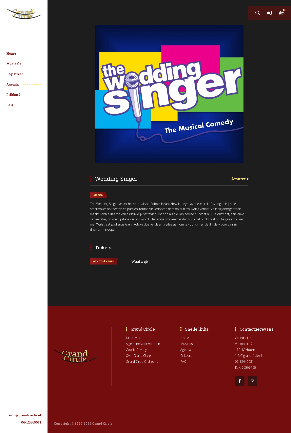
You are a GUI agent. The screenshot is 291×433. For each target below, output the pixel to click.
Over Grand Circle (138, 355)
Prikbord (13, 94)
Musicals (13, 64)
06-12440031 (31, 422)
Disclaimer (133, 338)
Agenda (12, 84)
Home (11, 53)
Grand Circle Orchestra (142, 361)
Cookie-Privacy (136, 349)
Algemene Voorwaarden (143, 344)
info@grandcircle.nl (25, 415)
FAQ (9, 105)
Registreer (14, 74)
